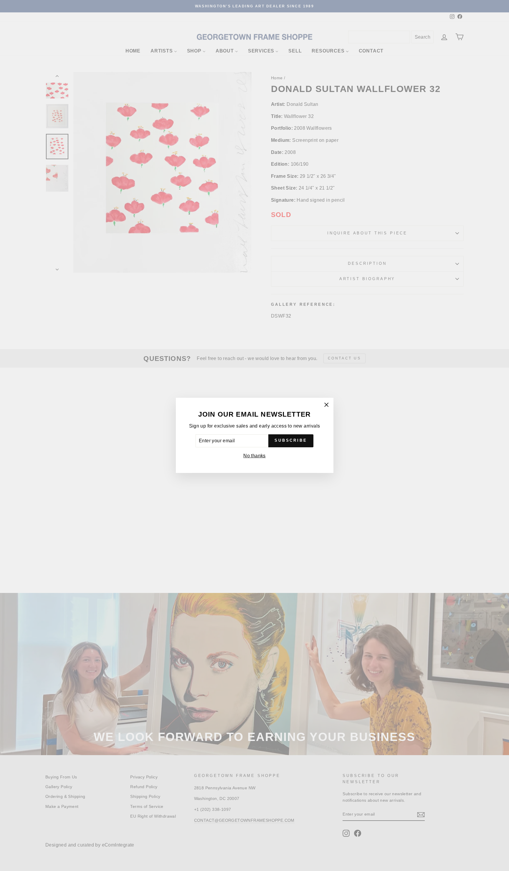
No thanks (254, 455)
